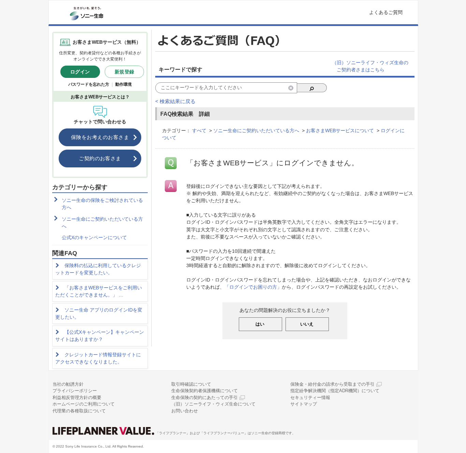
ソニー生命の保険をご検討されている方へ (102, 203)
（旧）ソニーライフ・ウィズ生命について (213, 404)
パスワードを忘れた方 (88, 84)
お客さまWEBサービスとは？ (100, 96)
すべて (199, 130)
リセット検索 (291, 88)
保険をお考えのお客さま (100, 137)
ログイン (80, 71)
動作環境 (123, 84)
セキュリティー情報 (310, 397)
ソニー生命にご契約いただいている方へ (102, 222)
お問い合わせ (184, 410)
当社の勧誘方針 (68, 384)
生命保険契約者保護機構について (204, 390)
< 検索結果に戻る (175, 101)
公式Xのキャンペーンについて (94, 237)
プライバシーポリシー (75, 390)
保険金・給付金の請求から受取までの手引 (332, 384)
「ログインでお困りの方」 (253, 287)
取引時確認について (191, 384)
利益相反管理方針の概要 (77, 397)
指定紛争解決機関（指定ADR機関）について (334, 390)
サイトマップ (303, 404)
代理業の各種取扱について (79, 410)
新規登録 (124, 71)
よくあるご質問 (386, 12)
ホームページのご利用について (84, 404)
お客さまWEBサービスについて (340, 130)
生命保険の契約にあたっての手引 (204, 397)
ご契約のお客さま (100, 158)
